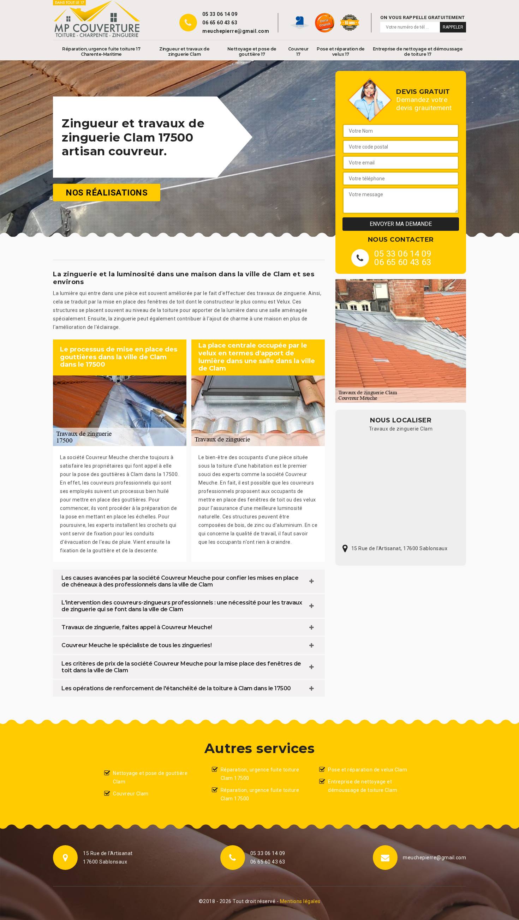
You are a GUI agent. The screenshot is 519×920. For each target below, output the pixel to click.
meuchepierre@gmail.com (235, 31)
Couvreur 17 (298, 51)
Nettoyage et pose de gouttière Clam (150, 777)
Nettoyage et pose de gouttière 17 (251, 51)
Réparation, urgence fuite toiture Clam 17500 (260, 774)
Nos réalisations (107, 193)
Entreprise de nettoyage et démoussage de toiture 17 (418, 51)
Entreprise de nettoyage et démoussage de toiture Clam (362, 786)
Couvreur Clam (131, 793)
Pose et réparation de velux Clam (367, 769)
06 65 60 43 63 (219, 22)
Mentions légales (300, 901)
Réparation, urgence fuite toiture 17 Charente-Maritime (101, 51)
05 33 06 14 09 (219, 14)
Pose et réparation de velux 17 (341, 51)
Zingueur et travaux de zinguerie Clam (184, 51)
